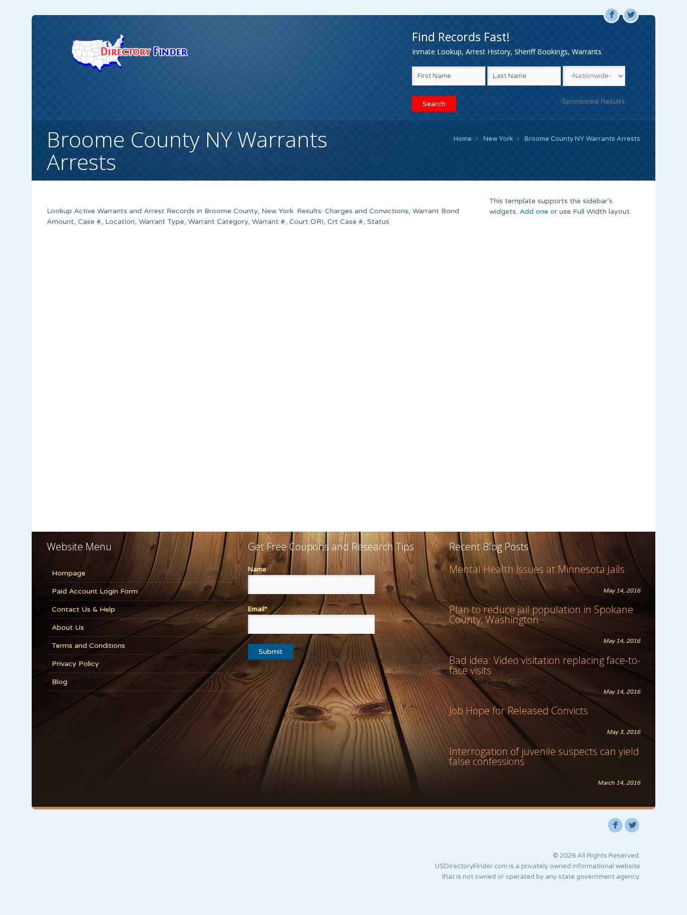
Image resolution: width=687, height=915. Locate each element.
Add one (534, 211)
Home (463, 139)
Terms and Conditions (88, 645)
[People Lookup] (129, 52)
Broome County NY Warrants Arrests (582, 139)
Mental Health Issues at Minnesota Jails (537, 569)
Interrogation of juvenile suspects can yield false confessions (544, 756)
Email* (257, 609)
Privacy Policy (75, 663)
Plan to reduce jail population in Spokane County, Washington (541, 614)
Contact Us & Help (83, 609)
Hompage (68, 573)
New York (498, 139)
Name (257, 569)
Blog (59, 682)
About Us (68, 627)
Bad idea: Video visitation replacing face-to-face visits (544, 665)
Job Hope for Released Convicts (518, 710)
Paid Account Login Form (95, 591)
